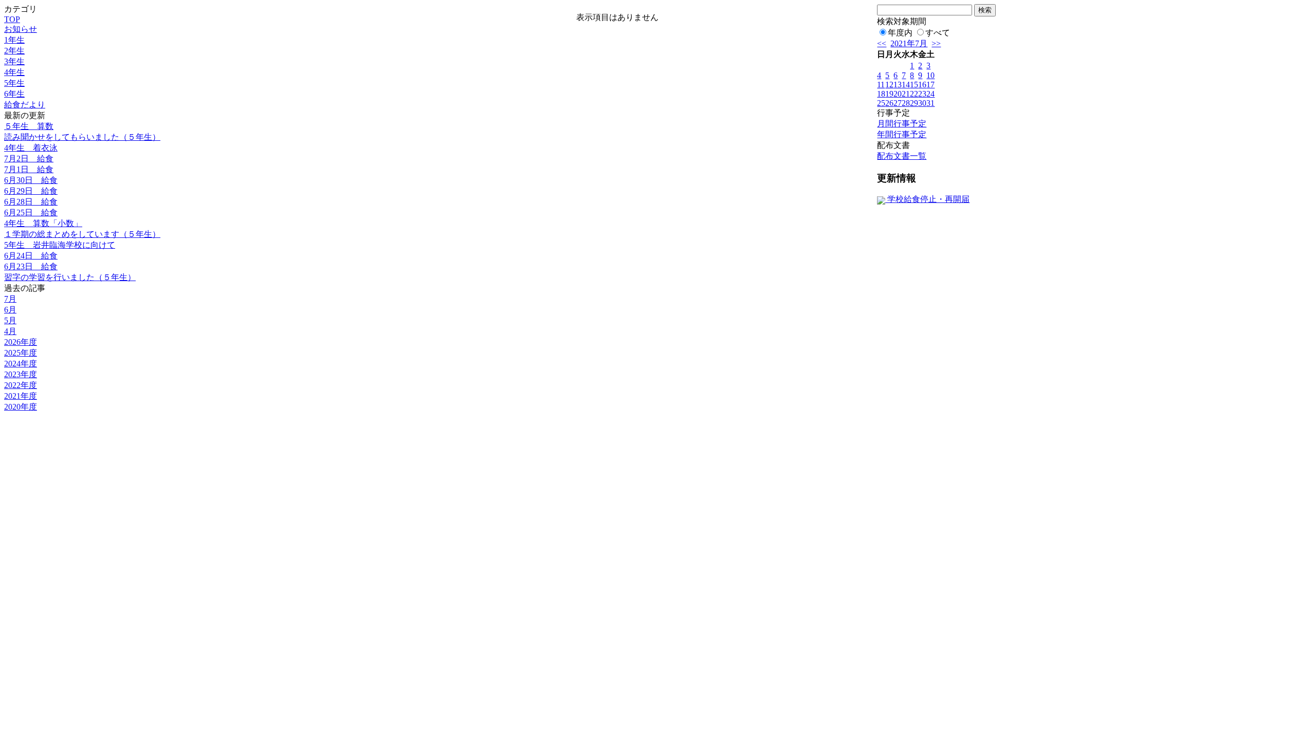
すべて (937, 32)
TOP (12, 19)
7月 (10, 298)
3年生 (14, 61)
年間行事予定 (901, 134)
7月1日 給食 (28, 169)
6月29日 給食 (31, 191)
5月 (10, 320)
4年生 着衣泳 (31, 147)
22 (914, 93)
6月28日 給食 (31, 201)
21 (906, 93)
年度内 (900, 32)
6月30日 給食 (31, 180)
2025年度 (20, 352)
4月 (10, 331)
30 (922, 103)
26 (889, 103)
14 (906, 84)
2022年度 (20, 385)
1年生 (14, 39)
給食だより (24, 104)
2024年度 (20, 363)
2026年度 (20, 342)
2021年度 (20, 396)
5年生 (14, 83)
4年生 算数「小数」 (43, 223)
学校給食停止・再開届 (927, 199)
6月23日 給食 (31, 266)
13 (897, 84)
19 (889, 93)
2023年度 (20, 374)
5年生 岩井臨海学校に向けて (59, 244)
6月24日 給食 (31, 255)
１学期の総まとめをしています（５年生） (82, 234)
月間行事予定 (901, 123)
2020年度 (20, 406)
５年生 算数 (28, 126)
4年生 (14, 72)
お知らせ (20, 29)
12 (889, 84)
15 (914, 84)
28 (906, 103)
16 (922, 84)
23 (922, 93)
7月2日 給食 (28, 158)
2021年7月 (908, 43)
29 (914, 103)
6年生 (14, 93)
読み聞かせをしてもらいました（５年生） (82, 137)
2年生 (14, 50)
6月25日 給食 (31, 212)
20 (897, 93)
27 (897, 103)
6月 (10, 309)
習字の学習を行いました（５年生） (70, 277)
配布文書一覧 (901, 156)
